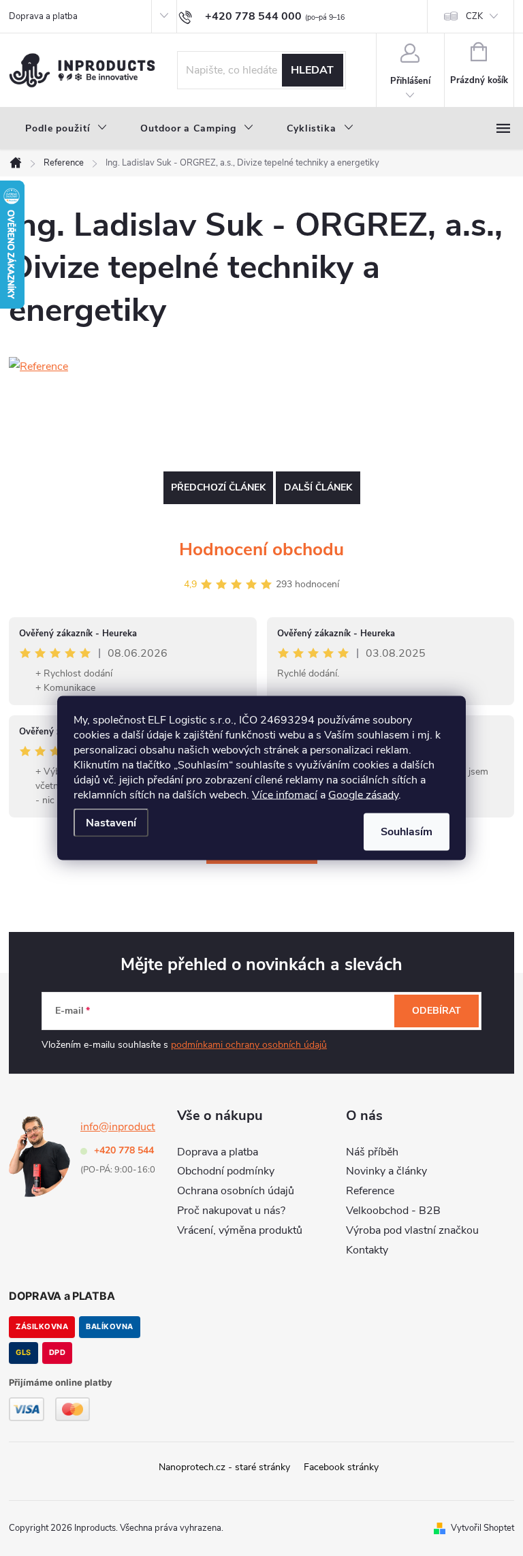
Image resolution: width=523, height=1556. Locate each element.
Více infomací (284, 795)
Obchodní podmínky (225, 1171)
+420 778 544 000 (133, 1150)
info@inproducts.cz (126, 1126)
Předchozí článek (218, 487)
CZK (474, 16)
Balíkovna (109, 1326)
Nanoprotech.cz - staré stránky (224, 1467)
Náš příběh (372, 1152)
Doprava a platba (43, 16)
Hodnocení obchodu (261, 549)
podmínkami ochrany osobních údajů (249, 1044)
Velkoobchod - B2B (393, 1210)
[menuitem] (66, 129)
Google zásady (363, 795)
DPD (57, 1352)
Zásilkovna (42, 1326)
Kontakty (367, 1250)
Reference (370, 1190)
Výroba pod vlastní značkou (412, 1230)
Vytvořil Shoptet (482, 1528)
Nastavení (111, 822)
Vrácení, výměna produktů (239, 1230)
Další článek (318, 487)
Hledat (312, 70)
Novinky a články (386, 1171)
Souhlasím (406, 831)
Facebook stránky (341, 1467)
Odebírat (436, 1010)
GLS (23, 1352)
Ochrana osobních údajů (235, 1190)
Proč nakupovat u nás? (231, 1210)
